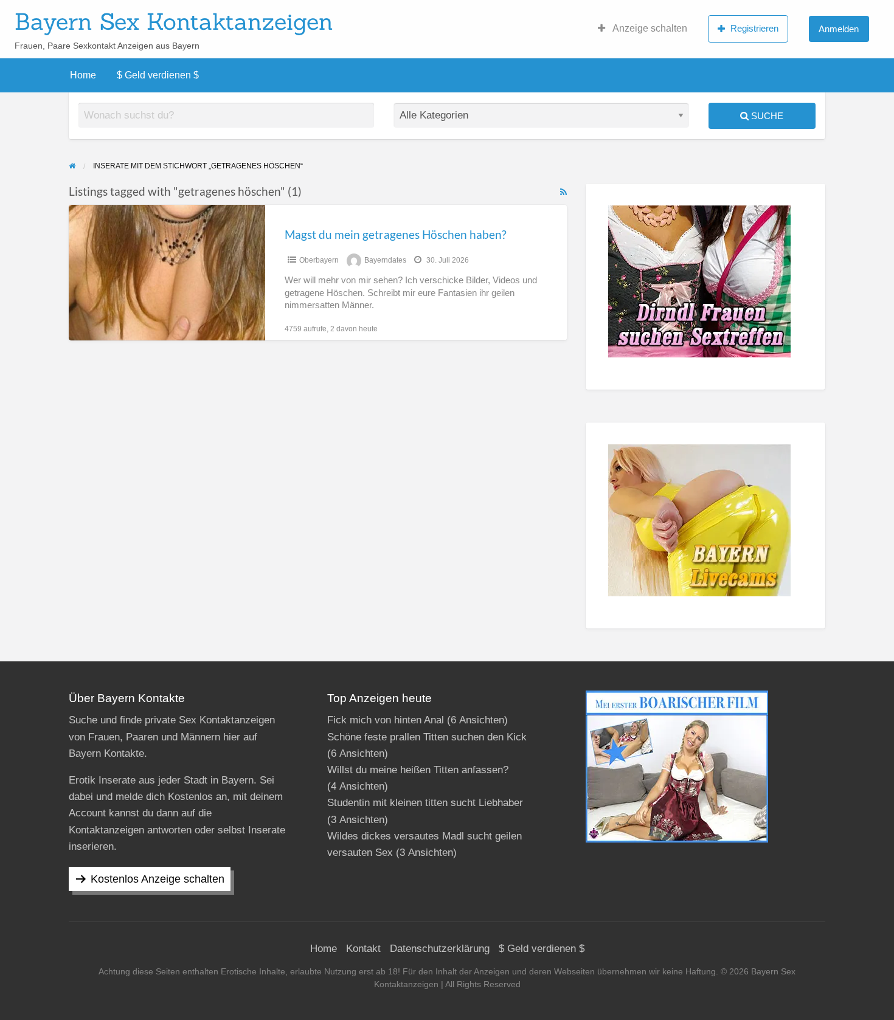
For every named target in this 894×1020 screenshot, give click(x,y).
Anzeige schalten (649, 28)
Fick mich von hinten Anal (385, 720)
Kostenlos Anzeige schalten (157, 879)
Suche (766, 116)
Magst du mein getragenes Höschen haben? (396, 234)
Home (83, 75)
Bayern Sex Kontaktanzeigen (174, 21)
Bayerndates (385, 260)
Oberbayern (319, 260)
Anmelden (839, 29)
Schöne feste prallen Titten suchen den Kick (427, 737)
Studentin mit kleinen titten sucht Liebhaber (425, 802)
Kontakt (363, 948)
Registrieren (754, 28)
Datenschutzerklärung (440, 948)
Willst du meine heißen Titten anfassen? (417, 770)
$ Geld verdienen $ (158, 75)
